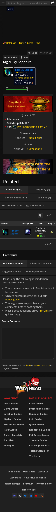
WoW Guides (11, 398)
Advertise (15, 477)
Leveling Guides (13, 413)
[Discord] (14, 495)
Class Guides (11, 403)
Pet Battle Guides (39, 434)
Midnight (9, 445)
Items (21, 42)
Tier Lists (9, 440)
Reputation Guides (39, 429)
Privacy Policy (44, 483)
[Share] (53, 3)
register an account (42, 365)
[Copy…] (40, 215)
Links (34, 52)
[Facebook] (30, 495)
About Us (43, 471)
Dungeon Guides (38, 413)
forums (44, 310)
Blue (38, 42)
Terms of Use (28, 489)
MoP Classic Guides (40, 398)
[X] (20, 495)
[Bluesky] (25, 495)
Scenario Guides (38, 440)
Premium (28, 483)
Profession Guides (14, 424)
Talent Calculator (13, 434)
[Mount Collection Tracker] (28, 166)
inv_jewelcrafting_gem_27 (32, 126)
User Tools (29, 471)
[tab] (14, 189)
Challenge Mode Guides (41, 445)
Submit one (34, 138)
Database (11, 42)
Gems (30, 42)
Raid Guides (10, 429)
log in (28, 365)
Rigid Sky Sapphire (14, 232)
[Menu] (3, 3)
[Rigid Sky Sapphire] (5, 232)
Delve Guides (11, 408)
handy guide (12, 299)
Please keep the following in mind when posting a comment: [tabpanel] (28, 323)
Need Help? (13, 471)
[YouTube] (36, 495)
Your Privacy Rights (35, 477)
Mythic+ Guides (12, 419)
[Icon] (8, 72)
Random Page (12, 483)
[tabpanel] (28, 230)
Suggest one (34, 149)
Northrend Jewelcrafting (40, 229)
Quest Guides (36, 424)
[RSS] (41, 495)
